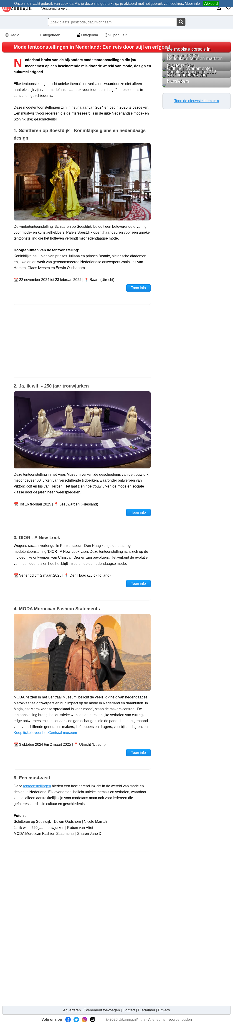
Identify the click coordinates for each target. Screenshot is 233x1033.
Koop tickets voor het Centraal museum (45, 733)
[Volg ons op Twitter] (76, 1019)
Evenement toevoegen (102, 1010)
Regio (14, 35)
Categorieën (49, 35)
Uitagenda (89, 35)
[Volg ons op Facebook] (68, 1019)
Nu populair (117, 35)
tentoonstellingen (37, 786)
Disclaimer (146, 1010)
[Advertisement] (82, 341)
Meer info (192, 3)
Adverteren (72, 1010)
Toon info (138, 288)
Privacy (164, 1010)
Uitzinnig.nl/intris (132, 1019)
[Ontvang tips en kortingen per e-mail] (93, 1019)
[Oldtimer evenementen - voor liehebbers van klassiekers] (196, 86)
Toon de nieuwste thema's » (196, 101)
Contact (129, 1010)
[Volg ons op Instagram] (84, 1019)
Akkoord (211, 3)
